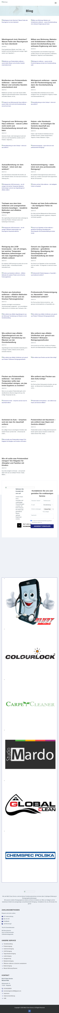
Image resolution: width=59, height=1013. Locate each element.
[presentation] (15, 28)
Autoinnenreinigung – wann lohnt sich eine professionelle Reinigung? (43, 167)
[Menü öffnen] (55, 2)
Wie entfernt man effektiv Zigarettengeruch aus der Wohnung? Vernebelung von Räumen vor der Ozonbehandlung (13, 337)
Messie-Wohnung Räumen (10, 968)
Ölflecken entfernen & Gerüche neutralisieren (15, 963)
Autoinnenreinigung (9, 948)
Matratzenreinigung (8, 961)
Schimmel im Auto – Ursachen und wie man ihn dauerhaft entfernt (14, 422)
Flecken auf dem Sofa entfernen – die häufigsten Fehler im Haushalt (44, 205)
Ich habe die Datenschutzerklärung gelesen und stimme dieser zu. (42, 521)
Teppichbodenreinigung (10, 953)
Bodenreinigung (8, 965)
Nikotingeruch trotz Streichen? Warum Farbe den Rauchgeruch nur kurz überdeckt (15, 41)
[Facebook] (29, 1011)
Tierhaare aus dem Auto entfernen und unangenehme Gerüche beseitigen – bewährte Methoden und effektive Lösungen (14, 207)
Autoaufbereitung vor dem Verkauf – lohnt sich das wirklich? (12, 167)
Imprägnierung (7, 958)
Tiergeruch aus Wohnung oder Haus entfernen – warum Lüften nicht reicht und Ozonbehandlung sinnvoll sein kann (15, 125)
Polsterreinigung (8, 946)
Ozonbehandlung (8, 943)
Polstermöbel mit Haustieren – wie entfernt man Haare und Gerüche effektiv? (43, 422)
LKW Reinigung (8, 951)
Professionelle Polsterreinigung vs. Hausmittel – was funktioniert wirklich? (44, 294)
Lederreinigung (7, 956)
